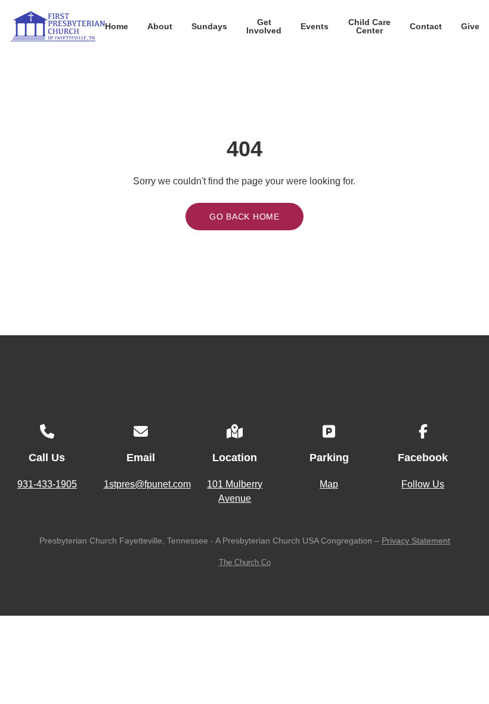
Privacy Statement (416, 540)
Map (329, 484)
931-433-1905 (47, 484)
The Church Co (245, 562)
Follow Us (422, 484)
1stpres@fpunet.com (147, 484)
